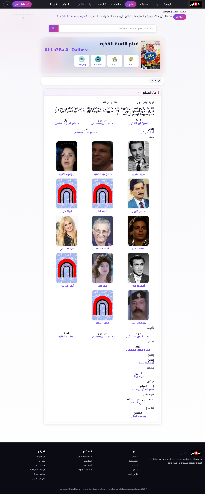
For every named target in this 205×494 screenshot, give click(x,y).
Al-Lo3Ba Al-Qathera (67, 49)
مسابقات (143, 4)
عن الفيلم (155, 80)
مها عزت (102, 285)
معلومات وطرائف (84, 470)
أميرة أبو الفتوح (138, 123)
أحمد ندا (102, 211)
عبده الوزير (138, 248)
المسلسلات (133, 461)
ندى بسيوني (66, 248)
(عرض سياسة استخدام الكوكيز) (72, 16)
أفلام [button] (131, 4)
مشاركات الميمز (85, 456)
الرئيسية (168, 4)
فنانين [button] (103, 4)
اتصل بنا (54, 4)
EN (7, 4)
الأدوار (135, 470)
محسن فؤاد (102, 322)
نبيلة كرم (67, 211)
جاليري (81, 4)
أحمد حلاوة (102, 248)
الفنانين (135, 465)
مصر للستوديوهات (143, 389)
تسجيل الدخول (22, 4)
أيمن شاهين (67, 285)
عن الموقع (67, 4)
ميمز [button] (157, 4)
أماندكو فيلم (146, 132)
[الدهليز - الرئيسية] (196, 4)
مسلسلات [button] (117, 4)
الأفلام (135, 456)
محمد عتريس (138, 322)
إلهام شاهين (66, 174)
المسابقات (87, 465)
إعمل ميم (87, 461)
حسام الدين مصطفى (102, 123)
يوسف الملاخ (138, 416)
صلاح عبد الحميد (102, 174)
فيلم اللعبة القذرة (119, 43)
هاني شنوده (138, 402)
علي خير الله (138, 376)
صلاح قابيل (138, 211)
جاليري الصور (133, 474)
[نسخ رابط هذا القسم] (138, 92)
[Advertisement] (23, 65)
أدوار (91, 4)
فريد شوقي (138, 174)
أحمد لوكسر (138, 285)
